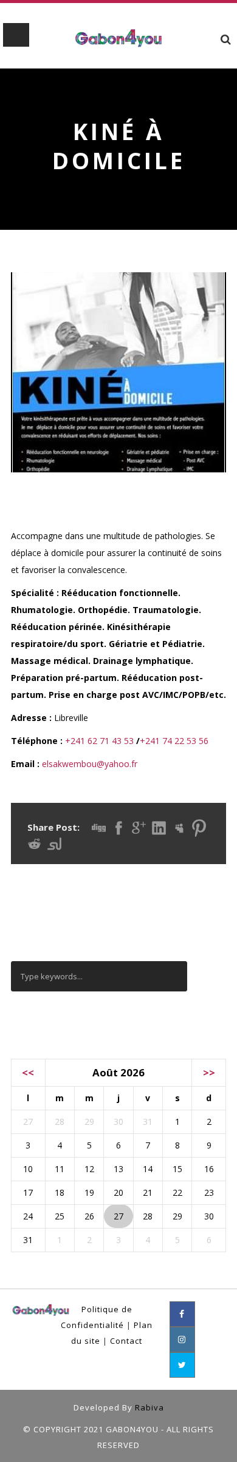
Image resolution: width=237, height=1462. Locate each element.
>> (209, 1072)
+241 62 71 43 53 (99, 740)
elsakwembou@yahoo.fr (89, 764)
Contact (126, 1340)
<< (28, 1072)
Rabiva (149, 1407)
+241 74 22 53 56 (174, 740)
